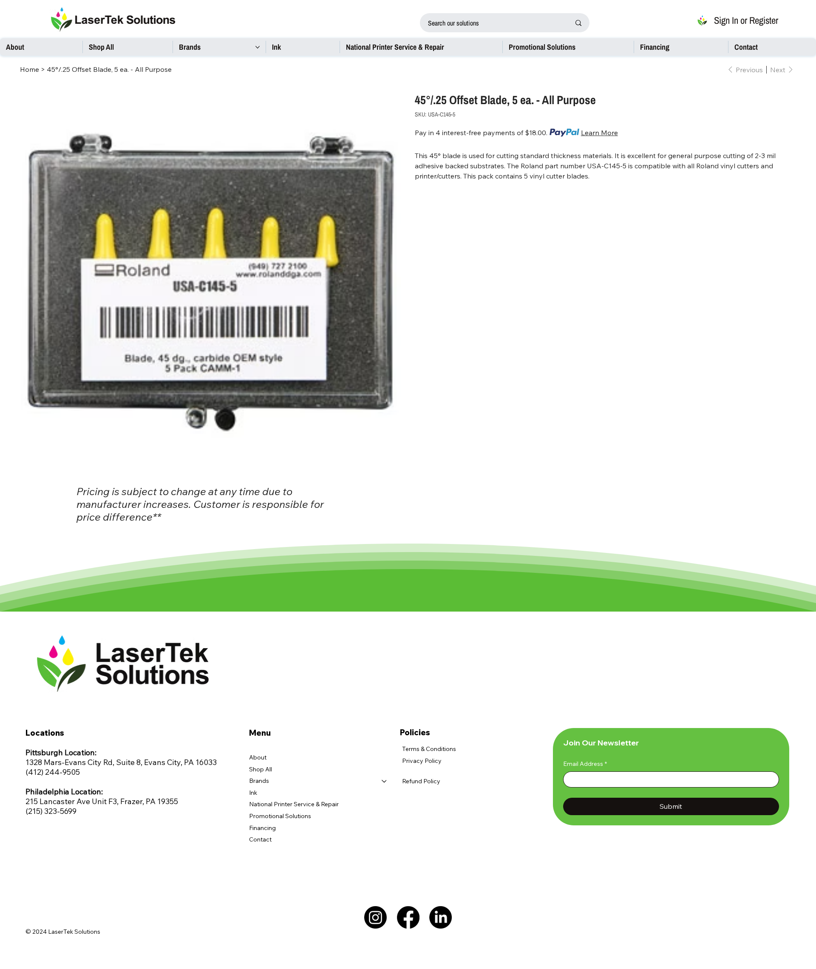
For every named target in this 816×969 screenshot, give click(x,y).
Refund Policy (421, 781)
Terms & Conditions (429, 749)
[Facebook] (408, 917)
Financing (262, 828)
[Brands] (384, 781)
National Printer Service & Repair (294, 804)
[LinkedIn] (440, 917)
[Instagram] (375, 917)
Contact (260, 839)
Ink (253, 792)
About (257, 757)
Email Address (585, 764)
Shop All (260, 769)
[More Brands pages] (257, 47)
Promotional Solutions (280, 816)
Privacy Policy (422, 761)
